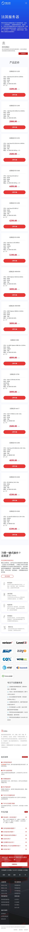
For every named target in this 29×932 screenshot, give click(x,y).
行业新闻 (17, 902)
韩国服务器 (17, 888)
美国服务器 (17, 885)
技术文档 (17, 907)
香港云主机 (4, 885)
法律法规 (15, 929)
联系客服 (3, 764)
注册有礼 (14, 864)
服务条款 (21, 929)
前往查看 (7, 576)
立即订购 (14, 94)
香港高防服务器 (5, 899)
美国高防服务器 (5, 902)
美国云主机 (4, 890)
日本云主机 (4, 893)
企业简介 (17, 899)
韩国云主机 (4, 888)
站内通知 (17, 904)
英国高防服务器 (5, 904)
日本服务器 (17, 890)
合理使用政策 (4, 916)
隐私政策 (3, 919)
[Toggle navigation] (26, 3)
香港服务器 (17, 893)
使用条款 (3, 913)
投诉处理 (26, 929)
